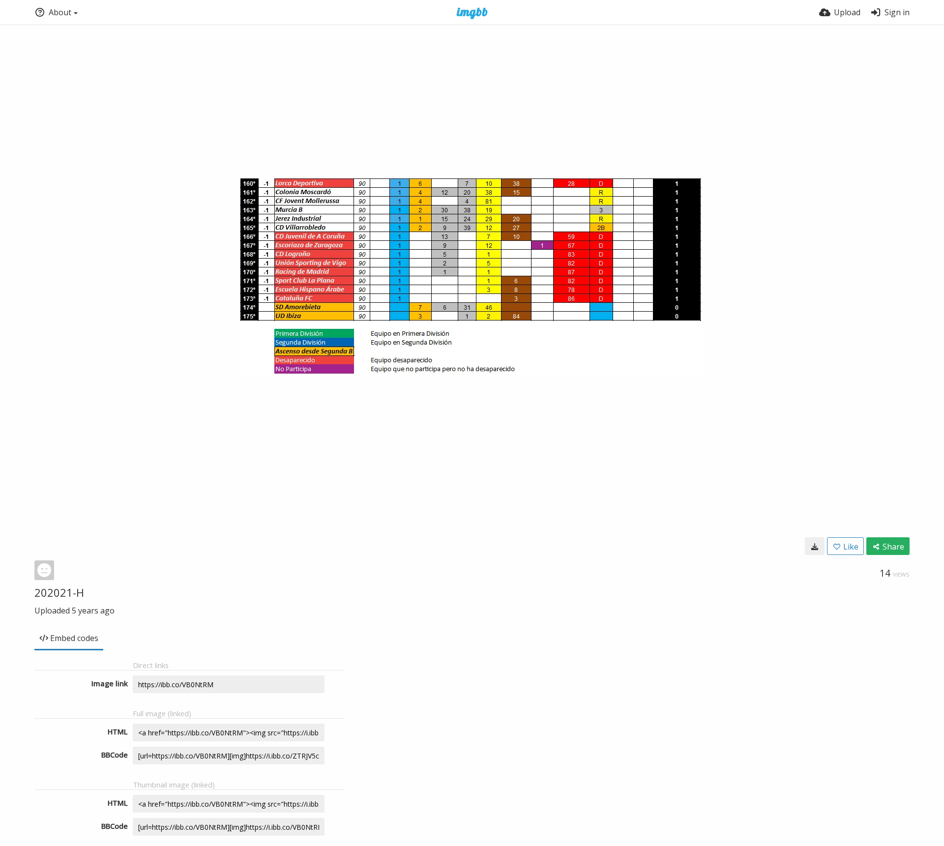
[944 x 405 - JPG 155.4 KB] (815, 546)
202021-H (59, 592)
